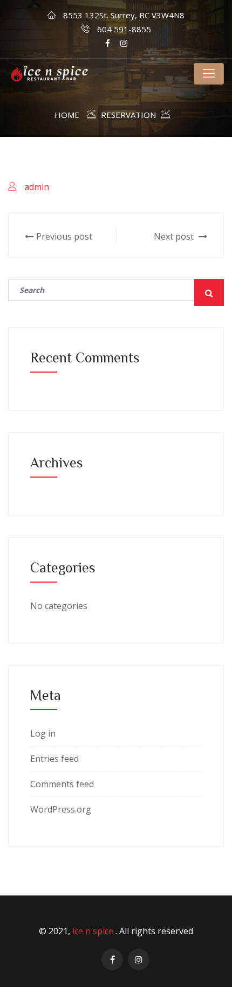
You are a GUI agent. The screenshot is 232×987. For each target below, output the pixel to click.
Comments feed (62, 784)
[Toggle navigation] (209, 74)
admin (36, 187)
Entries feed (54, 759)
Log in (43, 733)
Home (66, 114)
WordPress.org (60, 809)
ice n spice (93, 931)
